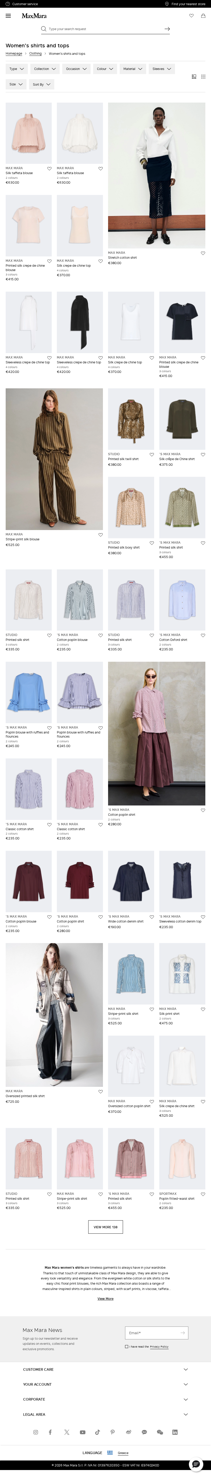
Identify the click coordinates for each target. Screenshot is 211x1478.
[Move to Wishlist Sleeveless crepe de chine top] (49, 358)
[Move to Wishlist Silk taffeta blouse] (49, 168)
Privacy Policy (159, 1347)
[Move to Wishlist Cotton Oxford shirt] (203, 635)
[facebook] (51, 1432)
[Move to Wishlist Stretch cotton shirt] (203, 253)
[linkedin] (175, 1432)
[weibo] (128, 1432)
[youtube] (82, 1432)
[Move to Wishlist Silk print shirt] (203, 1009)
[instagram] (36, 1432)
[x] (66, 1432)
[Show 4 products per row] (203, 77)
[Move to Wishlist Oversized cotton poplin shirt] (152, 1101)
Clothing (35, 53)
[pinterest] (113, 1432)
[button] (196, 1464)
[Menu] (8, 15)
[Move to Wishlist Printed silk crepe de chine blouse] (49, 261)
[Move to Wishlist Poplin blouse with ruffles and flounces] (49, 728)
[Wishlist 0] (191, 16)
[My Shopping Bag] (203, 16)
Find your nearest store (188, 4)
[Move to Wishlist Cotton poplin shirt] (203, 810)
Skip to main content (19, 3)
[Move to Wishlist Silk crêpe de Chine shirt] (203, 454)
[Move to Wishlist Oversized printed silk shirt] (100, 1091)
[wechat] (159, 1432)
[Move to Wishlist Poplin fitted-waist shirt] (203, 1194)
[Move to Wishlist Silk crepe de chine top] (100, 261)
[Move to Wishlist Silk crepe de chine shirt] (203, 1101)
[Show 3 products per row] (194, 77)
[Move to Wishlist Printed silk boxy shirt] (152, 543)
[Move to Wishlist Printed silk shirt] (203, 543)
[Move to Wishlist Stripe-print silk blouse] (100, 535)
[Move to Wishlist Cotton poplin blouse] (100, 635)
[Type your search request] (167, 28)
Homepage (14, 53)
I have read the (149, 1347)
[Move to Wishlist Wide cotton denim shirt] (152, 917)
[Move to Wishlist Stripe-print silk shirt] (152, 1009)
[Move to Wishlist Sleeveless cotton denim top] (203, 917)
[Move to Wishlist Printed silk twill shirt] (152, 454)
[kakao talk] (144, 1432)
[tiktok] (97, 1432)
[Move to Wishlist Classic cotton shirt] (49, 824)
